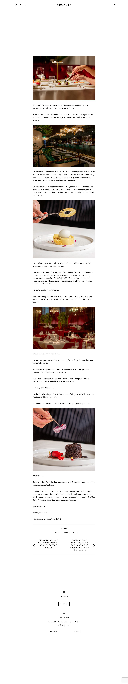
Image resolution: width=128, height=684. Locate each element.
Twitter (66, 533)
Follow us (64, 604)
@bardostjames (39, 506)
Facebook (56, 533)
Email (74, 533)
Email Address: (53, 631)
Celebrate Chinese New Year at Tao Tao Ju (48, 544)
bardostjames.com (40, 512)
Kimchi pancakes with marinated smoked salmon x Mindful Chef (79, 545)
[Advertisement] (64, 39)
